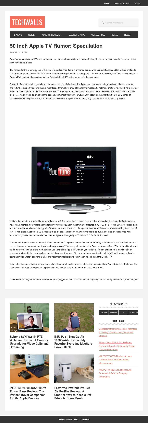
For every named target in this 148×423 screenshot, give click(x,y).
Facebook (114, 312)
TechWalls (27, 22)
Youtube (103, 312)
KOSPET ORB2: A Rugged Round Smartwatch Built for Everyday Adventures (115, 373)
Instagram (133, 312)
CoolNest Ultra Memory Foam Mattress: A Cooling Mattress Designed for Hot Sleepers (118, 332)
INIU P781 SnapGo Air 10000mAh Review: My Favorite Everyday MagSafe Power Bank (73, 341)
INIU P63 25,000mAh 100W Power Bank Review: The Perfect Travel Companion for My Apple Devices (28, 393)
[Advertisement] (74, 124)
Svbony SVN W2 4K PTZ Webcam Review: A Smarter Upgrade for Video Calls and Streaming (29, 341)
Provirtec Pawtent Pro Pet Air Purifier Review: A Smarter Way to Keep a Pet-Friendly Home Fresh (73, 393)
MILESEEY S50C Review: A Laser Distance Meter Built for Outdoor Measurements (115, 359)
